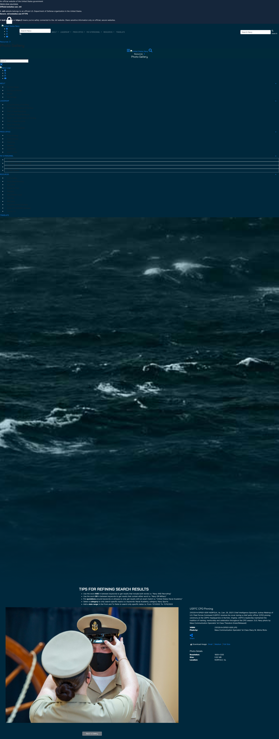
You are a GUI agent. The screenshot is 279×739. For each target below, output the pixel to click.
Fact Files (10, 198)
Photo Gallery (12, 178)
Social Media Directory (15, 181)
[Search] (150, 51)
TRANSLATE (4, 215)
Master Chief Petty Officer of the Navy (21, 118)
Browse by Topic (13, 188)
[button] (139, 4)
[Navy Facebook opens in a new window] (7, 29)
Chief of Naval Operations (16, 111)
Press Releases (12, 139)
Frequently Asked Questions (17, 205)
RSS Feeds (11, 201)
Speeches (10, 145)
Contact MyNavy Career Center (19, 163)
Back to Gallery (92, 733)
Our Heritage (11, 97)
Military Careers (14, 167)
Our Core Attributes (14, 90)
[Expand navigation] (128, 51)
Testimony (11, 142)
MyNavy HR (12, 160)
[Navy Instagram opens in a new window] (7, 34)
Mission (9, 94)
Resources (4, 42)
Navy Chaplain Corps (14, 195)
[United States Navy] (11, 26)
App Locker (11, 185)
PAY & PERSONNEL (6, 156)
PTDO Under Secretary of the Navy (20, 108)
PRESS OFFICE (5, 132)
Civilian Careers (13, 170)
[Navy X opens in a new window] (7, 31)
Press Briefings (12, 135)
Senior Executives (13, 125)
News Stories (12, 152)
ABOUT (2, 83)
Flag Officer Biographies (16, 128)
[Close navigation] (1, 65)
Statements (11, 149)
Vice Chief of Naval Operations (18, 115)
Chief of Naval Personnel (16, 121)
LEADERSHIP (4, 101)
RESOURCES (4, 174)
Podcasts (10, 191)
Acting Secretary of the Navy (18, 105)
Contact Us (11, 211)
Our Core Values (13, 87)
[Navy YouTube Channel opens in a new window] (7, 36)
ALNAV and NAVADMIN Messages (19, 208)
